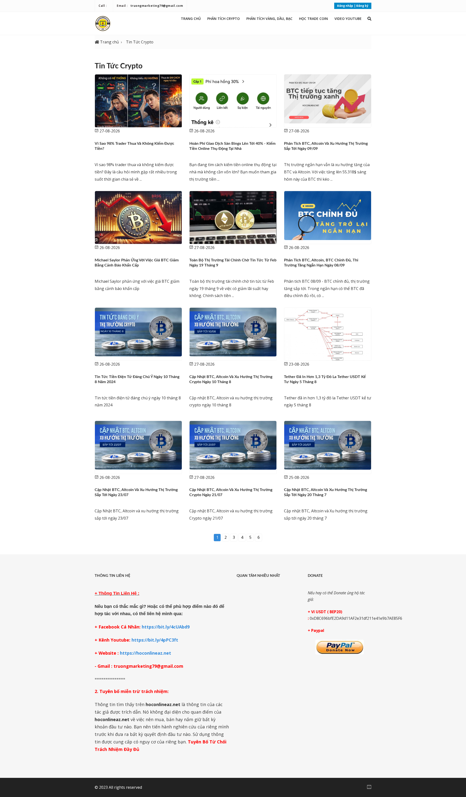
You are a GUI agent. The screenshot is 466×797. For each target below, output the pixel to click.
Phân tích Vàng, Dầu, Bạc (269, 18)
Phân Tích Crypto (223, 18)
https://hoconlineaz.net (145, 653)
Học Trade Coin (313, 18)
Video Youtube (348, 18)
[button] (369, 19)
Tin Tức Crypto (139, 42)
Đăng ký (362, 6)
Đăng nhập (345, 6)
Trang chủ (191, 18)
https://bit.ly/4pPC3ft (155, 640)
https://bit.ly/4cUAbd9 (166, 627)
